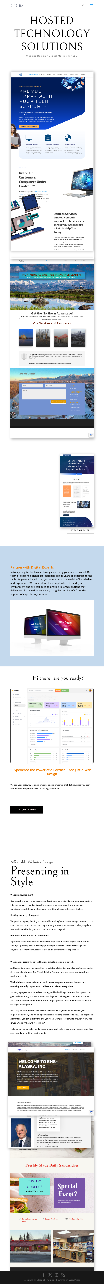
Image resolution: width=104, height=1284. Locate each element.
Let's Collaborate (26, 810)
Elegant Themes (45, 1279)
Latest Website (79, 530)
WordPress (74, 1279)
